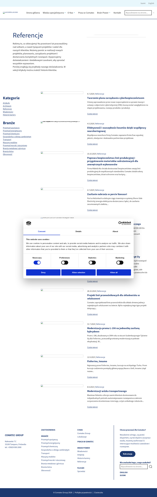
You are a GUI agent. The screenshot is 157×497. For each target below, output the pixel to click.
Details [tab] (79, 231)
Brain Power (102, 12)
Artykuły (6, 103)
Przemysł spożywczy (11, 128)
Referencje (7, 109)
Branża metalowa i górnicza (14, 148)
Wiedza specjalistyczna (53, 12)
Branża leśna (8, 151)
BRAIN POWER (83, 448)
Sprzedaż (81, 471)
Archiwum (7, 106)
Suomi (143, 3)
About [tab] (115, 231)
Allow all (114, 272)
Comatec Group (83, 433)
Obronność (7, 154)
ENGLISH (124, 472)
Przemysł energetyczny (12, 131)
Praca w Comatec (86, 12)
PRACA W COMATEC (85, 441)
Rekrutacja (127, 454)
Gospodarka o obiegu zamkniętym (17, 136)
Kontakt (117, 12)
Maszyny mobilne (10, 142)
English (151, 3)
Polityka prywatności (83, 492)
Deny (43, 272)
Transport (7, 139)
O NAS (80, 430)
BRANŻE (44, 436)
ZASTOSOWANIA (48, 430)
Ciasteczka (98, 492)
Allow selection (78, 272)
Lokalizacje (82, 437)
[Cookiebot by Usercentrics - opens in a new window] (120, 223)
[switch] (64, 263)
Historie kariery (9, 115)
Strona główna (33, 12)
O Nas (70, 12)
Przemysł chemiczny (11, 134)
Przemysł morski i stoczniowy (15, 145)
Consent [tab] (41, 231)
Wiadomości (8, 112)
